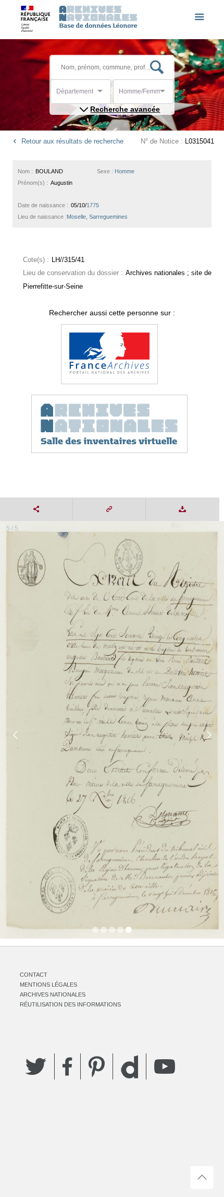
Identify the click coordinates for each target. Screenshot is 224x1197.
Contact (33, 974)
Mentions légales (48, 984)
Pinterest (97, 1066)
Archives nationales (52, 994)
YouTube (164, 1066)
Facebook (67, 1066)
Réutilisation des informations (70, 1004)
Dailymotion (129, 1066)
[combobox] (103, 94)
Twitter (36, 1066)
